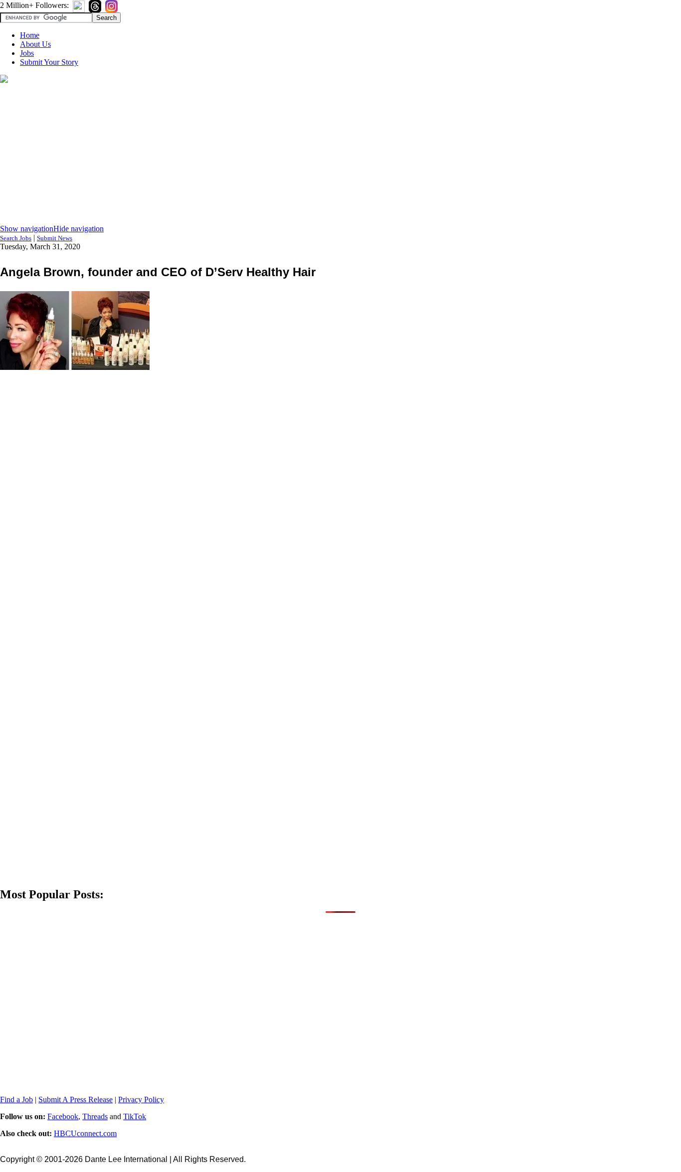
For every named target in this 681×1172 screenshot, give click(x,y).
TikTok (134, 1116)
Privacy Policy (141, 1099)
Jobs (27, 53)
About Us (35, 44)
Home (29, 35)
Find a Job (16, 1099)
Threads (95, 1116)
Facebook (62, 1116)
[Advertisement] (340, 154)
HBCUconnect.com (85, 1133)
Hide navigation (78, 228)
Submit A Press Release (75, 1099)
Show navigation (26, 228)
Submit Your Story (49, 62)
